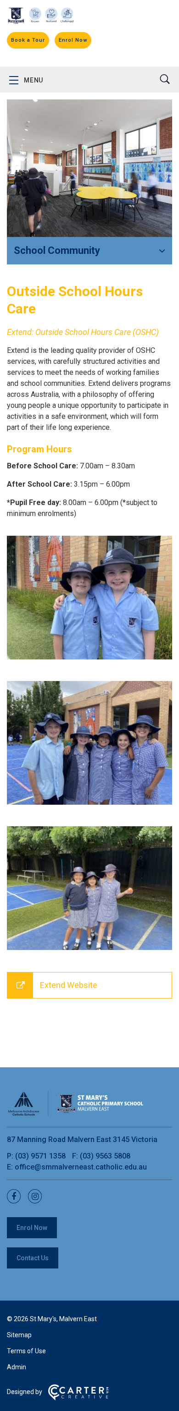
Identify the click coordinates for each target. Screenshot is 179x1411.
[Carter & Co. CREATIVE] (78, 1398)
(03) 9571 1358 (41, 1156)
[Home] (76, 1114)
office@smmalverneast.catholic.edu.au (81, 1167)
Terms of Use (26, 1351)
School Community (57, 250)
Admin (16, 1367)
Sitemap (19, 1335)
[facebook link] (16, 1196)
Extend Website (68, 985)
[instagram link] (37, 1196)
